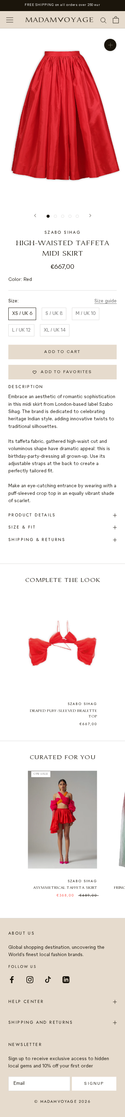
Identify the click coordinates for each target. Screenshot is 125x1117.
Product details (32, 515)
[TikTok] (47, 979)
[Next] (90, 215)
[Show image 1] (48, 216)
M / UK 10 (85, 313)
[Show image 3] (62, 216)
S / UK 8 (53, 313)
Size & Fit (22, 527)
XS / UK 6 (22, 313)
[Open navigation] (9, 20)
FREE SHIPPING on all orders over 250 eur (62, 5)
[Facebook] (11, 979)
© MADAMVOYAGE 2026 (62, 1101)
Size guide (105, 301)
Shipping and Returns (40, 1022)
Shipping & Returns (36, 539)
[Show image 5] (77, 216)
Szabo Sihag (62, 232)
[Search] (103, 20)
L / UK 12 (21, 330)
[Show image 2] (55, 216)
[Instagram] (29, 979)
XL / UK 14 (55, 330)
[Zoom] (110, 45)
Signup (94, 1083)
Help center (26, 1001)
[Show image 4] (70, 216)
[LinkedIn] (65, 979)
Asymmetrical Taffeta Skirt (65, 888)
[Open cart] (116, 19)
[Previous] (35, 215)
